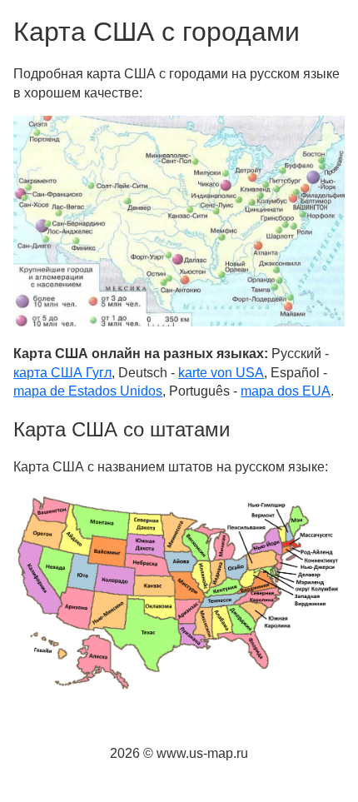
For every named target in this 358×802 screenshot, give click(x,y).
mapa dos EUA (286, 391)
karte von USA (221, 373)
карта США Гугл (62, 373)
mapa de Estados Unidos (87, 391)
